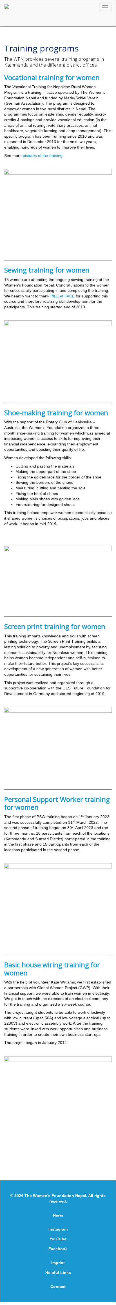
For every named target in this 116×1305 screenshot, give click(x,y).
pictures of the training (43, 155)
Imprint (58, 1263)
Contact (58, 1286)
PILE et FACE (62, 296)
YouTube (58, 1239)
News (58, 1215)
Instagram (58, 1229)
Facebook (58, 1249)
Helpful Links (58, 1272)
